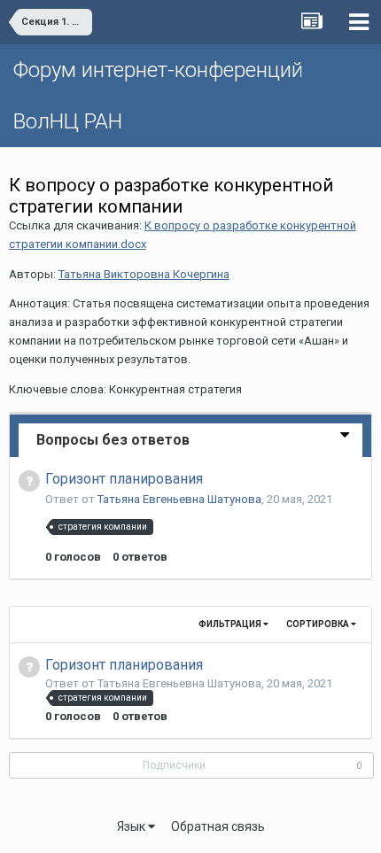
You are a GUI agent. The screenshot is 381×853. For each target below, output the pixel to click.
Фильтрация (230, 624)
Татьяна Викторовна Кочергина (143, 274)
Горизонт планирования (124, 478)
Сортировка (318, 624)
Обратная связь (218, 826)
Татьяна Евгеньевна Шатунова (179, 499)
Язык (132, 826)
